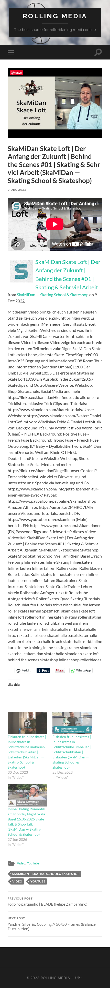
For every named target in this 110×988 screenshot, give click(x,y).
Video (21, 863)
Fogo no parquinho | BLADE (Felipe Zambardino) (47, 902)
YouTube (33, 863)
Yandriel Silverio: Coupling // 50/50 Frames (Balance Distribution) (52, 924)
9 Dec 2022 (17, 189)
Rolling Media (55, 16)
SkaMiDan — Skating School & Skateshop (53, 294)
